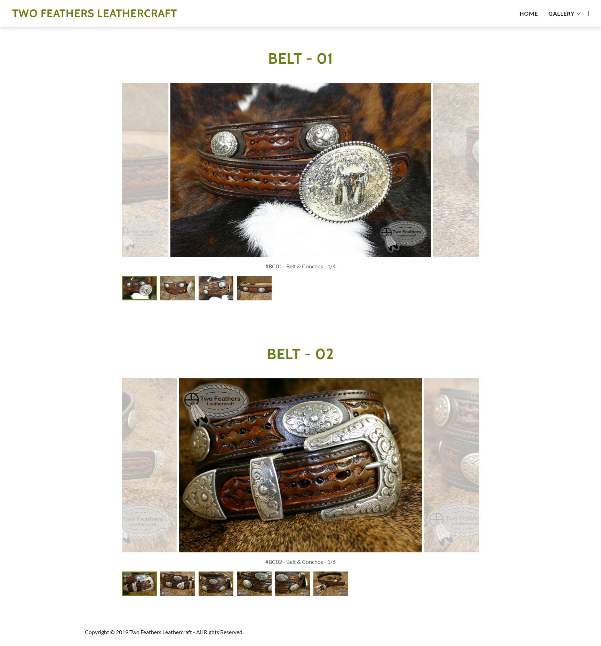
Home (529, 13)
